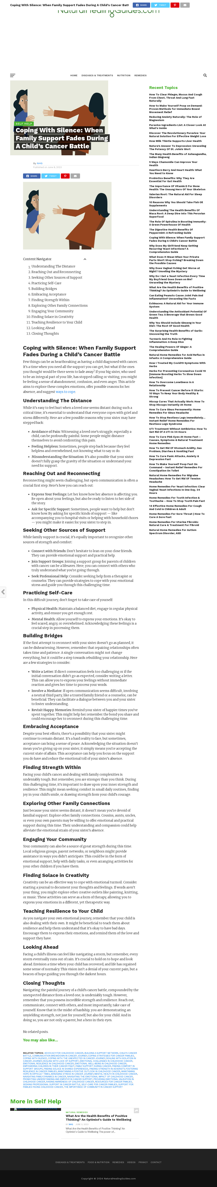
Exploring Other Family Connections (60, 306)
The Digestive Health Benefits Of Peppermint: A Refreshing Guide (171, 231)
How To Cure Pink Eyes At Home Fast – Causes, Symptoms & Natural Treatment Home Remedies (176, 440)
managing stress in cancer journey (72, 1074)
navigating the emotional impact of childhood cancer (100, 1076)
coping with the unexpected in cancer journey (76, 1058)
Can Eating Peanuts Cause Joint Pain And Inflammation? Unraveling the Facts (176, 297)
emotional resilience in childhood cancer (48, 1063)
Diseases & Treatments (97, 75)
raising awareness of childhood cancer (70, 1081)
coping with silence (35, 1058)
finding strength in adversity (107, 1069)
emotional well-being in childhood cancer (100, 1063)
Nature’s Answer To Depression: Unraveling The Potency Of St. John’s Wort (177, 147)
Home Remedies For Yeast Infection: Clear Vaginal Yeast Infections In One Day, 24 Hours (177, 489)
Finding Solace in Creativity (53, 317)
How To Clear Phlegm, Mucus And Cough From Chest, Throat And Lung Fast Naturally (175, 97)
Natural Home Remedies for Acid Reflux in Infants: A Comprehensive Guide (177, 356)
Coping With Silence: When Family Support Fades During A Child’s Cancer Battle (177, 239)
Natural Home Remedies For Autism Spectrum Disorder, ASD (172, 531)
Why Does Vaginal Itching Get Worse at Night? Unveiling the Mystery (174, 270)
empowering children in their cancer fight (48, 1066)
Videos (131, 1162)
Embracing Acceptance (49, 294)
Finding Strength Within (51, 300)
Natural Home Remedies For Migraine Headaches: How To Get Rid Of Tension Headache (174, 478)
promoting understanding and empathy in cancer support (57, 1079)
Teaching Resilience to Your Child (57, 322)
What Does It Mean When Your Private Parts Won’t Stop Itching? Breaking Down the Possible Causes (176, 260)
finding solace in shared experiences (66, 1069)
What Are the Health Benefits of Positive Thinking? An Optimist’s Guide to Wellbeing (177, 289)
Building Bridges (44, 289)
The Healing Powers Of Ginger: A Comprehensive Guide (170, 348)
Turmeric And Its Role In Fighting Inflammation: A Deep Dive (170, 340)
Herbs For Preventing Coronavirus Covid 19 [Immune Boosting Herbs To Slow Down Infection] (177, 374)
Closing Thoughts (45, 334)
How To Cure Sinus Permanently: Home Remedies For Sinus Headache (175, 411)
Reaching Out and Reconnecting (56, 272)
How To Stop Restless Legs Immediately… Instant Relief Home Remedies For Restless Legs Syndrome (177, 420)
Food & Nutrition (98, 1162)
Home (73, 75)
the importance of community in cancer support (93, 1087)
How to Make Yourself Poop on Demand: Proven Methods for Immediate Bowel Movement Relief (175, 109)
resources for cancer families (113, 1081)
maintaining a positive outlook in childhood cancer (89, 1071)
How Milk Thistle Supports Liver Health (175, 141)
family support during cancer (93, 1066)
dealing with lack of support (61, 1061)
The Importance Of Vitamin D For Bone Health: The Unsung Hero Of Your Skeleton (177, 188)
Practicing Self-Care (46, 283)
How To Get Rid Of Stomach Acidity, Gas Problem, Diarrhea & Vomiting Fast (175, 450)
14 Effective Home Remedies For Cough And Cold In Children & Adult (175, 507)
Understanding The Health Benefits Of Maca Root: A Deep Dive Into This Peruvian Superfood (177, 213)
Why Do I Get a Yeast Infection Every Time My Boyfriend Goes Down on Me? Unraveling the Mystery (177, 279)
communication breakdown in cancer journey (59, 1055)
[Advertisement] (108, 43)
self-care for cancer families (99, 1084)
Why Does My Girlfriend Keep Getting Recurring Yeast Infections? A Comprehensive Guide (173, 249)
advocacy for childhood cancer (63, 1053)
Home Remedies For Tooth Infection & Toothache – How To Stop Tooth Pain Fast (177, 499)
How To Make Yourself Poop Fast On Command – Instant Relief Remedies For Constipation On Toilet (175, 467)
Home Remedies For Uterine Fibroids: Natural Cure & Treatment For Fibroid (174, 524)
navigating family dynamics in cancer (44, 1076)
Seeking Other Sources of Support (57, 278)
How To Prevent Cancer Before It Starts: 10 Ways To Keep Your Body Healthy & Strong (176, 393)
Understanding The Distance (53, 266)
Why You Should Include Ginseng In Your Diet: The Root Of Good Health (175, 324)
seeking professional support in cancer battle (51, 1084)
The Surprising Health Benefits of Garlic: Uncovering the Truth (176, 332)
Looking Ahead (43, 328)
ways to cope (65, 392)
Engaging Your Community (53, 311)
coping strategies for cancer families (111, 1055)
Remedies (140, 75)
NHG (39, 163)
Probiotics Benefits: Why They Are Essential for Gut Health (171, 180)
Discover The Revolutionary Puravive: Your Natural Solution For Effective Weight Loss (177, 135)
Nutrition (123, 75)
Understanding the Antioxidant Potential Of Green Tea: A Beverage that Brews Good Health (178, 314)
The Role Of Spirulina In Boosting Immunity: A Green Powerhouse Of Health (177, 223)
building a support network (101, 1053)
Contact (156, 1162)
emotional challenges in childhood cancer (106, 1061)
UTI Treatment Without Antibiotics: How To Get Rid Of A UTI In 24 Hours (178, 430)
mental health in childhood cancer (115, 1074)
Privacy (143, 1162)
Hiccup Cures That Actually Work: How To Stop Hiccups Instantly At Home (176, 403)
